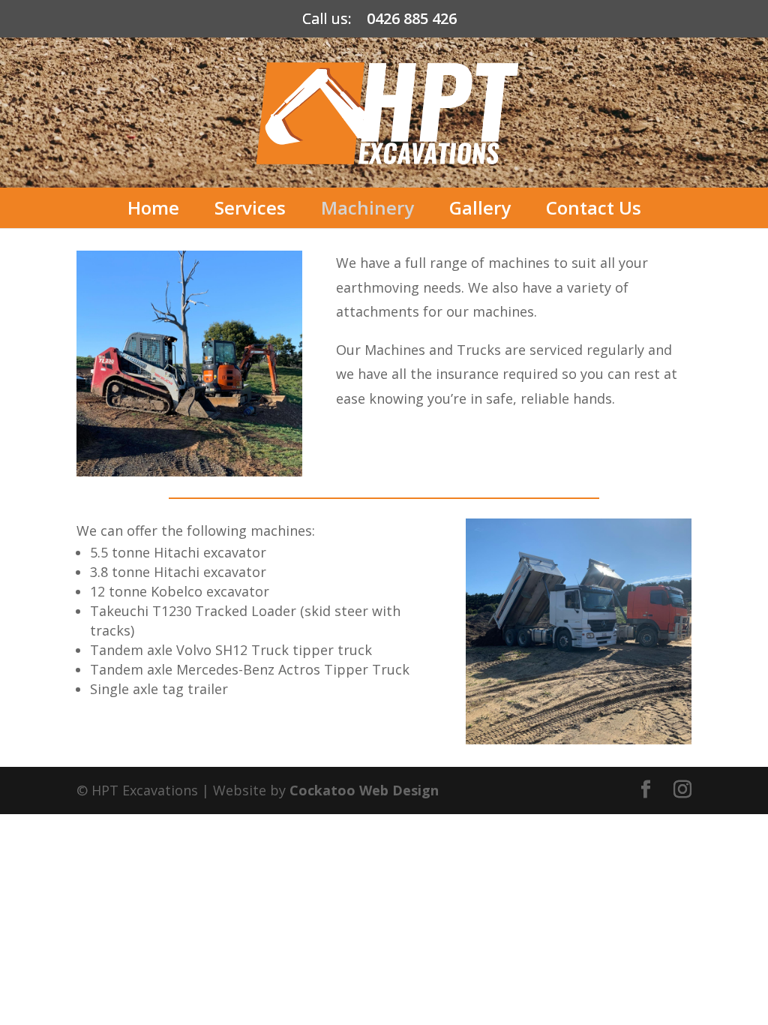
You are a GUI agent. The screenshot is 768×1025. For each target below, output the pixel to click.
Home (153, 207)
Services (250, 207)
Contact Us (593, 207)
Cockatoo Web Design (364, 790)
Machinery (367, 207)
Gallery (480, 207)
